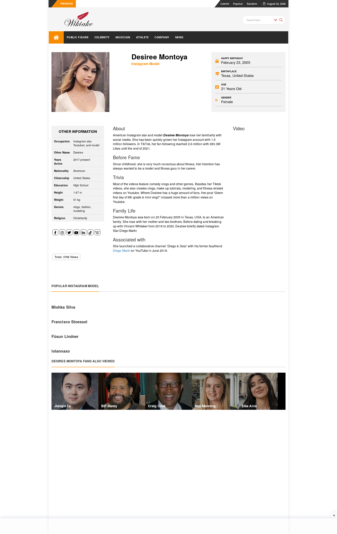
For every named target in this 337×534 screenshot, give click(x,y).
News (179, 37)
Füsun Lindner (65, 336)
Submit (224, 3)
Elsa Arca (249, 406)
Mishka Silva (63, 307)
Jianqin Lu (62, 406)
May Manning (205, 406)
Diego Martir (121, 250)
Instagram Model (145, 63)
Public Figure (78, 37)
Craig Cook (157, 406)
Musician (122, 37)
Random (252, 3)
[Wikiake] (56, 37)
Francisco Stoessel (69, 321)
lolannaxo (60, 351)
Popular (238, 3)
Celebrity (102, 37)
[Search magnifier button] (281, 20)
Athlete (142, 37)
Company (161, 37)
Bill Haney (109, 406)
